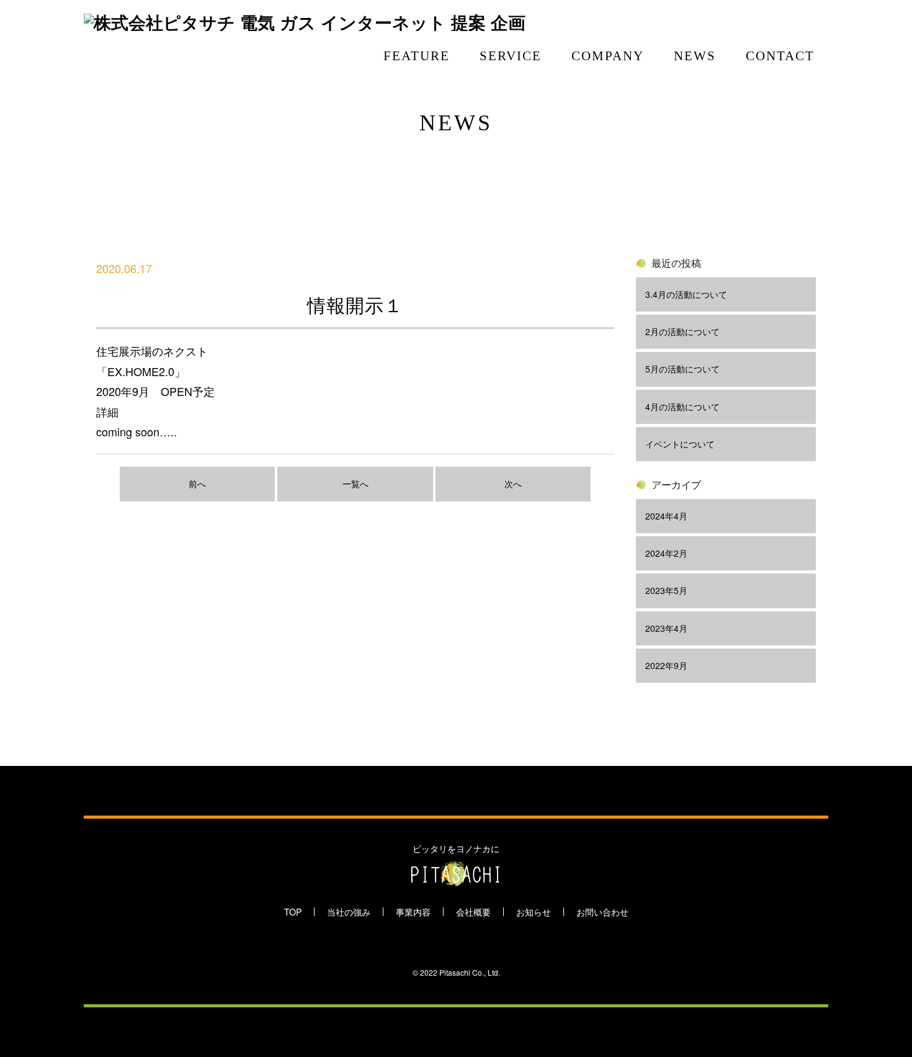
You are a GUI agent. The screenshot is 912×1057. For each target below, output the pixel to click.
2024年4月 (666, 516)
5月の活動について (682, 368)
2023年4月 (666, 628)
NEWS (695, 55)
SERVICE (511, 55)
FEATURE (416, 55)
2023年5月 (666, 590)
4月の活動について (682, 406)
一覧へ (355, 483)
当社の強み (348, 912)
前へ (197, 483)
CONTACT (780, 55)
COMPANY (607, 55)
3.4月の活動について (686, 294)
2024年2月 (666, 553)
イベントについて (680, 444)
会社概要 (473, 912)
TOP (293, 912)
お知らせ (533, 912)
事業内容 (413, 912)
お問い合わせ (602, 912)
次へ (513, 483)
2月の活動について (682, 331)
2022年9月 (666, 665)
